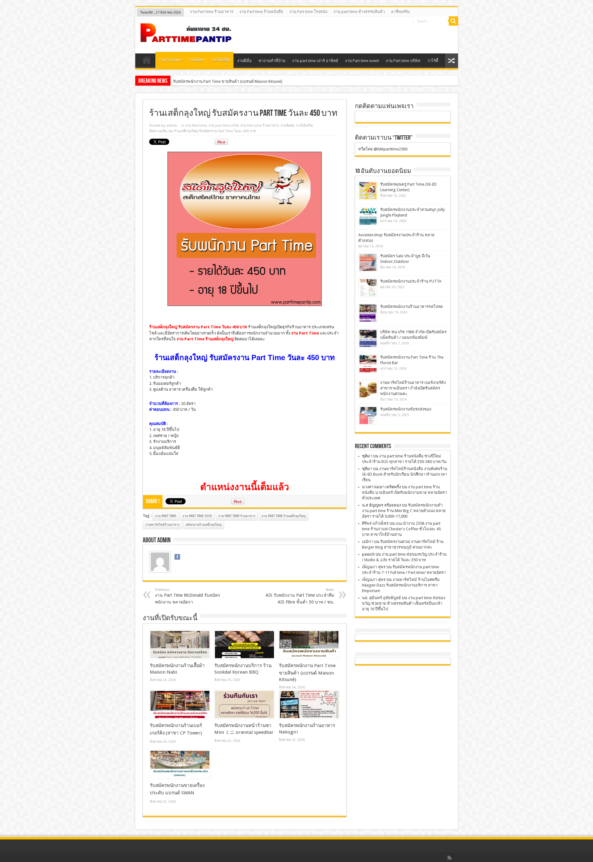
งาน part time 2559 (223, 126)
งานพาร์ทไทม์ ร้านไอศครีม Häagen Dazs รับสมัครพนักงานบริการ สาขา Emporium (401, 585)
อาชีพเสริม (400, 11)
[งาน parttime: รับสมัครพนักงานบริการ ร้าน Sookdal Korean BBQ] (244, 644)
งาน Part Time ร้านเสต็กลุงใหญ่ (284, 516)
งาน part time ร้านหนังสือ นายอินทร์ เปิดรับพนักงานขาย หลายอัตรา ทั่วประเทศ (404, 492)
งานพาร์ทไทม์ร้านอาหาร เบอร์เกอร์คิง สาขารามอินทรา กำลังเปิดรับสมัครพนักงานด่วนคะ (413, 388)
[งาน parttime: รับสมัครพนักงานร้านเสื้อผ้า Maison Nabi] (179, 644)
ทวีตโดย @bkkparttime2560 (382, 149)
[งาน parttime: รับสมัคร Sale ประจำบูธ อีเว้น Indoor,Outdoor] (368, 262)
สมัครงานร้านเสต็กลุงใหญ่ (203, 524)
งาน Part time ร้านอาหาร (211, 11)
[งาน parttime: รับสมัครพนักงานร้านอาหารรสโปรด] (368, 313)
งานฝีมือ (244, 60)
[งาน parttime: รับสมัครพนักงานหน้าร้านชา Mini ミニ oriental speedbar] (244, 704)
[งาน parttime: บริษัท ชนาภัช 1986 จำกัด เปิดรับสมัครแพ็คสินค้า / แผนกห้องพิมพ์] (368, 338)
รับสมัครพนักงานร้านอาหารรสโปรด (411, 306)
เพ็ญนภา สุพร (373, 567)
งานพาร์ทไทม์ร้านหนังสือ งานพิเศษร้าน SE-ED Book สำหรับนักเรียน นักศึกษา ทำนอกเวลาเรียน (404, 474)
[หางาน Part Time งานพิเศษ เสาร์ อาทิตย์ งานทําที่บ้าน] (186, 38)
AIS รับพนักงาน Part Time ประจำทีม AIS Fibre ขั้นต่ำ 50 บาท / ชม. (300, 596)
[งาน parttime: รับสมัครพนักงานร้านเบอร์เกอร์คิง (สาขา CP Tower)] (179, 704)
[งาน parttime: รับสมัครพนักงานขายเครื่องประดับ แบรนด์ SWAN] (179, 764)
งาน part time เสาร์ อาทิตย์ (315, 60)
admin (172, 126)
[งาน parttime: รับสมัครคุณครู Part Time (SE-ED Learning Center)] (368, 190)
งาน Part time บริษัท (403, 60)
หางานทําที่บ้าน (272, 60)
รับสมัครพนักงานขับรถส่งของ (405, 409)
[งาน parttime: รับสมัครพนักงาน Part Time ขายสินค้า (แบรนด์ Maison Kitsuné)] (309, 644)
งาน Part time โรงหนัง (308, 11)
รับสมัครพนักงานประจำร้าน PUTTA (410, 281)
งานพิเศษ (196, 59)
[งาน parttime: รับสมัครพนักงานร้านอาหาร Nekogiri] (309, 704)
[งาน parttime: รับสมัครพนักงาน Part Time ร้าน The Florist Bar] (368, 363)
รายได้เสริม (220, 59)
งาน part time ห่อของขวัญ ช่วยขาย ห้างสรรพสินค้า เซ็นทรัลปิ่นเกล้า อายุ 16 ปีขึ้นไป (403, 603)
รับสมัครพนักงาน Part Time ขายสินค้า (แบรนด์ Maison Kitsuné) (227, 81)
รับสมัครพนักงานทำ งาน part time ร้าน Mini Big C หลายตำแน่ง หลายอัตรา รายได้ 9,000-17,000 (404, 511)
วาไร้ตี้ (432, 60)
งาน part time (165, 516)
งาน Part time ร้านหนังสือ (261, 11)
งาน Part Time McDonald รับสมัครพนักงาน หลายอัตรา (187, 596)
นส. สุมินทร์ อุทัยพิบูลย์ (381, 597)
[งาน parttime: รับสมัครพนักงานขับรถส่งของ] (368, 415)
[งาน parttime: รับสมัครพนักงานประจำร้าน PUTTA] (368, 287)
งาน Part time (170, 59)
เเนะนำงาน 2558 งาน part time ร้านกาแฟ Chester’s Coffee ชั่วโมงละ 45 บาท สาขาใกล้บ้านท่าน (401, 529)
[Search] (453, 21)
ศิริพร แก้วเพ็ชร (375, 523)
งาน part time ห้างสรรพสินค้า (359, 11)
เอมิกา (367, 541)
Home (146, 61)
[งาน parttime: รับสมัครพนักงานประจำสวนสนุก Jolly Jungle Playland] (368, 216)
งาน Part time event (362, 60)
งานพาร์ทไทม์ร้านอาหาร (162, 524)
